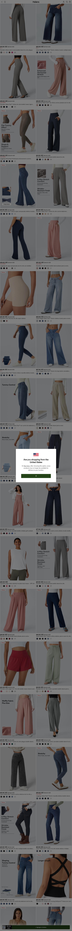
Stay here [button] (27, 466)
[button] (36, 454)
